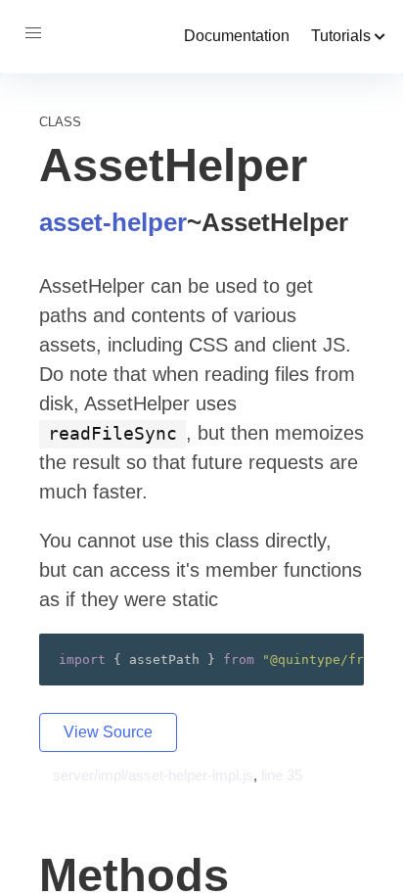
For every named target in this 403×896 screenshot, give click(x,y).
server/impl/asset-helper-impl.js (153, 775)
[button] (33, 33)
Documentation (237, 35)
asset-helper (113, 222)
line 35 (281, 775)
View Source (108, 732)
